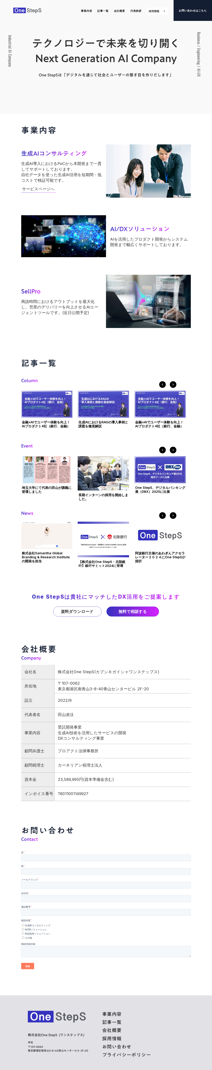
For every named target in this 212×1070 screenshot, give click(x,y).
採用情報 (112, 1038)
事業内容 (112, 1014)
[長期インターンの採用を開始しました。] (103, 472)
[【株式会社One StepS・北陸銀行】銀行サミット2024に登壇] (103, 538)
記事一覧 (112, 1022)
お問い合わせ (116, 1046)
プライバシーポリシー (126, 1055)
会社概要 (112, 1030)
